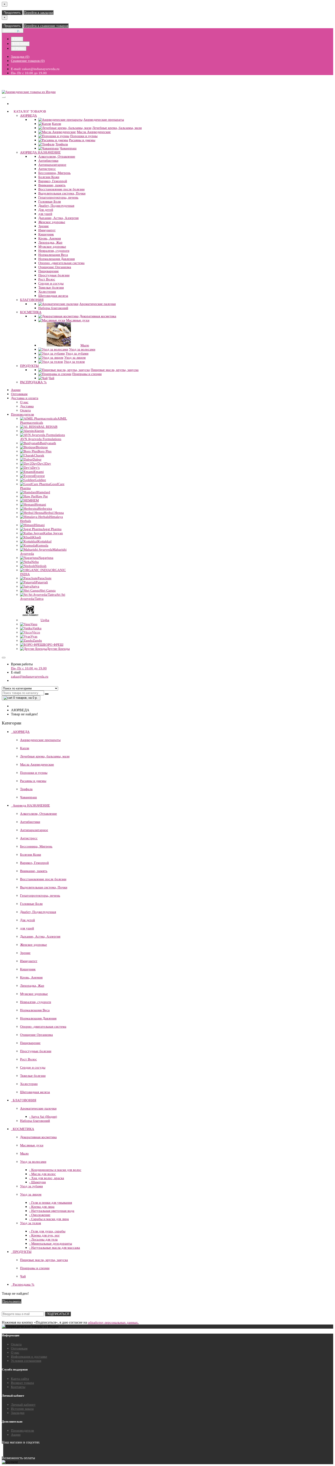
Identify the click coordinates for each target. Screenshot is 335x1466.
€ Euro (17, 39)
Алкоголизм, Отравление (56, 156)
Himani (39, 525)
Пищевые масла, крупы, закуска (115, 370)
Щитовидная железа (53, 296)
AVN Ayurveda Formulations (40, 439)
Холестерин (47, 291)
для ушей (45, 214)
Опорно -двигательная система (61, 263)
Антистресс (47, 169)
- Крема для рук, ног (44, 1235)
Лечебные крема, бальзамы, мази (117, 128)
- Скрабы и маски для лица (49, 1219)
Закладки (17, 1413)
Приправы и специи (87, 374)
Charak (39, 455)
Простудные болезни (54, 275)
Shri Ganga (48, 590)
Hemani (40, 504)
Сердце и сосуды (51, 283)
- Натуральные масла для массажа (54, 1247)
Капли (56, 124)
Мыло (84, 345)
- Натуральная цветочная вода (51, 1211)
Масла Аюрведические (94, 132)
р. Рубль (19, 48)
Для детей (45, 210)
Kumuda (42, 545)
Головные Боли (49, 201)
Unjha (45, 620)
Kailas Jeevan (53, 533)
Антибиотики (48, 160)
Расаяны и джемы (82, 140)
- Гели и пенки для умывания (50, 1202)
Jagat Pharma (52, 529)
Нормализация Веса (53, 255)
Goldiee (40, 480)
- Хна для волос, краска (46, 1178)
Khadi (36, 537)
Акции (16, 390)
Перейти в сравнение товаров (46, 26)
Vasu (34, 624)
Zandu (37, 640)
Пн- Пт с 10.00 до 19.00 (29, 668)
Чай (51, 378)
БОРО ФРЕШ (53, 644)
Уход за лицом (75, 357)
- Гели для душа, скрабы (47, 1231)
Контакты (18, 1387)
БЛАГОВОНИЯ (32, 300)
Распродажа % (33, 382)
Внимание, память (52, 185)
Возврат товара (22, 1383)
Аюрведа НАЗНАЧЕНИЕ (40, 152)
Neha (35, 562)
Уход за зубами (77, 353)
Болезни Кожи (48, 177)
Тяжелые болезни (51, 287)
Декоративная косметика (98, 316)
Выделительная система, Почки (61, 193)
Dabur (37, 459)
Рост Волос (46, 279)
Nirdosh (40, 566)
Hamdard (43, 492)
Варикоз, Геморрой (52, 181)
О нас (24, 402)
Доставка (27, 406)
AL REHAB (49, 427)
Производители (22, 414)
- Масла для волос (42, 1174)
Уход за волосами (82, 349)
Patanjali (42, 582)
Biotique (42, 447)
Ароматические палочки (97, 304)
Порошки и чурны (84, 136)
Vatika (37, 628)
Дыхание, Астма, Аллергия (58, 218)
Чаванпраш (68, 148)
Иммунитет (47, 230)
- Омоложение (39, 1215)
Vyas (34, 636)
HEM (35, 500)
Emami (39, 472)
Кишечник (46, 234)
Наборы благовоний (53, 308)
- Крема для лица (41, 1207)
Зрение (43, 226)
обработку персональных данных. (113, 1322)
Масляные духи (77, 320)
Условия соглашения (26, 1361)
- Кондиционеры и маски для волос (55, 1170)
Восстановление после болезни (61, 189)
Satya (35, 586)
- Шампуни (37, 1182)
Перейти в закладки (38, 12)
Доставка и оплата (24, 398)
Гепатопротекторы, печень (58, 197)
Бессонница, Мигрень (54, 173)
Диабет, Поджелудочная (56, 205)
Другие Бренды (58, 649)
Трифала (61, 144)
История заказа (22, 1408)
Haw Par (42, 496)
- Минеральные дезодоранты (50, 1243)
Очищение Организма (54, 267)
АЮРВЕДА (28, 115)
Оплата (25, 410)
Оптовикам (19, 394)
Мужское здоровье (52, 246)
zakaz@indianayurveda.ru (29, 676)
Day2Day (44, 463)
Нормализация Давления (56, 259)
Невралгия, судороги (53, 250)
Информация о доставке (29, 1356)
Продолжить (12, 12)
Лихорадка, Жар (50, 242)
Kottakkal (45, 541)
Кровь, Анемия (49, 238)
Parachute (45, 578)
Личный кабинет (23, 1404)
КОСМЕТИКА (30, 312)
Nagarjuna (46, 558)
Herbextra (45, 508)
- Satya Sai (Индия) (43, 1116)
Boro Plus (45, 451)
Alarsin (39, 431)
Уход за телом (74, 361)
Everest (39, 476)
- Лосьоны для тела (43, 1239)
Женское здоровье (51, 222)
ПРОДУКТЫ (29, 366)
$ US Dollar (20, 43)
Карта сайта (20, 1378)
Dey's (36, 467)
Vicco (36, 632)
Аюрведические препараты (103, 119)
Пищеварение (48, 271)
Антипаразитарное (52, 165)
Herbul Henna (54, 513)
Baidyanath (48, 443)
